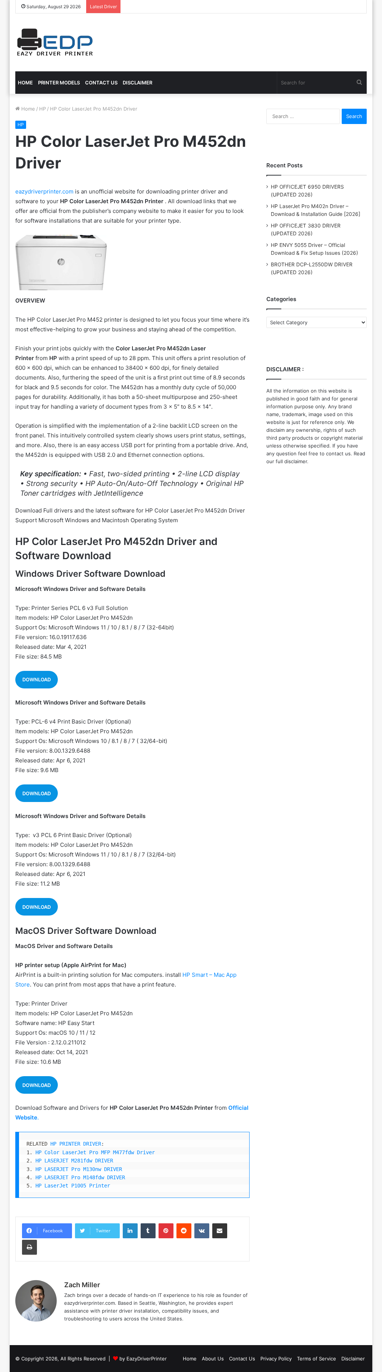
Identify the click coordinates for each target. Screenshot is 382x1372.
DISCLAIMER (137, 83)
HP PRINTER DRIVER (75, 1144)
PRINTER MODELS (59, 83)
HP (42, 109)
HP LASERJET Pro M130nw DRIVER (78, 1169)
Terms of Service (316, 1359)
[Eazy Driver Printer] (55, 42)
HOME (25, 83)
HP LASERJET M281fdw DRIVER (74, 1161)
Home (27, 109)
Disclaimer (353, 1359)
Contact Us (242, 1359)
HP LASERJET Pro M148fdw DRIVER (80, 1177)
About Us (213, 1359)
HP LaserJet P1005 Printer (72, 1186)
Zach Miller (82, 1285)
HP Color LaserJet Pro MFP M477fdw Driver (95, 1152)
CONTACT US (101, 83)
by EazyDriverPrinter (143, 1359)
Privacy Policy (276, 1359)
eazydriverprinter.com (44, 191)
